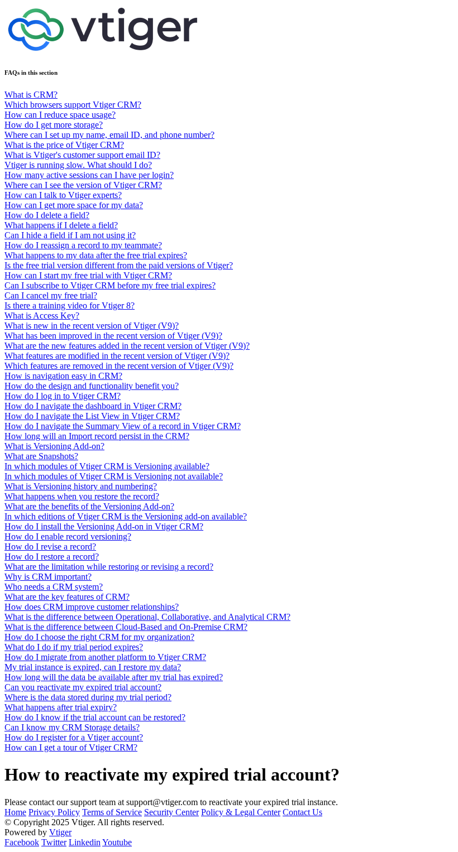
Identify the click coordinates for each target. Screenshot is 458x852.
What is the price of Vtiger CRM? (64, 145)
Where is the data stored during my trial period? (87, 697)
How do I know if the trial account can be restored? (94, 717)
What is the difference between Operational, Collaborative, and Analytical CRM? (147, 617)
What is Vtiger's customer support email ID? (82, 155)
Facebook (21, 842)
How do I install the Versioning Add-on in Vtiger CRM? (103, 526)
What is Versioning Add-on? (54, 446)
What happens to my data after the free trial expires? (95, 255)
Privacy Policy (54, 812)
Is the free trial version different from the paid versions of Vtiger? (118, 265)
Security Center (171, 812)
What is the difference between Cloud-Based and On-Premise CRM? (125, 627)
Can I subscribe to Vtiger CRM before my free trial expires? (110, 285)
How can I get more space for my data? (73, 205)
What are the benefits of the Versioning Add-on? (89, 506)
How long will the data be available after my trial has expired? (113, 677)
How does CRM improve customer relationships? (91, 607)
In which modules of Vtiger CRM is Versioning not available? (113, 476)
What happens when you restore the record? (81, 496)
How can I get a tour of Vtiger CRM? (70, 747)
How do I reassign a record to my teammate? (83, 245)
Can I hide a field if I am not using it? (70, 235)
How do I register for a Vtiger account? (73, 737)
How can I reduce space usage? (60, 114)
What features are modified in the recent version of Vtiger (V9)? (117, 355)
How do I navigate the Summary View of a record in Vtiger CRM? (122, 426)
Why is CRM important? (48, 576)
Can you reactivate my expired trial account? (82, 687)
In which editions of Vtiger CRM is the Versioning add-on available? (125, 516)
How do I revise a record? (50, 546)
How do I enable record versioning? (67, 536)
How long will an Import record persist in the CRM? (96, 436)
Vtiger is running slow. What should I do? (78, 165)
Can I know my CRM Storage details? (72, 727)
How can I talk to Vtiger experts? (63, 195)
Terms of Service (112, 812)
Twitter (53, 842)
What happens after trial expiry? (60, 707)
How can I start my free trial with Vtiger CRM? (88, 275)
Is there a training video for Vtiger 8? (69, 305)
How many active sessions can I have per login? (89, 175)
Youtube (117, 842)
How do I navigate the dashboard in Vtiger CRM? (93, 406)
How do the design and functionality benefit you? (91, 386)
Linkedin (85, 842)
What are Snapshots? (41, 456)
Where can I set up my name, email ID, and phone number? (109, 134)
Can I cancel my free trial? (50, 295)
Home (15, 812)
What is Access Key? (41, 315)
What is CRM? (31, 94)
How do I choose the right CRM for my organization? (99, 637)
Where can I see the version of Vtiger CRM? (83, 185)
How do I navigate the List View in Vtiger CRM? (92, 416)
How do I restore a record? (51, 556)
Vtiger (60, 832)
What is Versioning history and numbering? (80, 486)
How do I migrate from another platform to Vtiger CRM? (105, 657)
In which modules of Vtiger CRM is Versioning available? (106, 466)
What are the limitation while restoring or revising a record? (108, 566)
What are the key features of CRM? (67, 596)
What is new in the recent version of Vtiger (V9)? (91, 325)
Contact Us (302, 812)
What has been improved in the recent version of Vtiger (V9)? (113, 335)
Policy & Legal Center (240, 812)
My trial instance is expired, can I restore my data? (92, 667)
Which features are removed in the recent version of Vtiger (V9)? (118, 365)
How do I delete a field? (46, 215)
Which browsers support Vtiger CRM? (72, 104)
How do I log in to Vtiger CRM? (62, 396)
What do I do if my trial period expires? (73, 647)
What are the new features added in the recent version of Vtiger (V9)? (127, 345)
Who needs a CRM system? (53, 586)
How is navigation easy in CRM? (63, 376)
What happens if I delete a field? (61, 225)
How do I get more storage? (53, 124)
